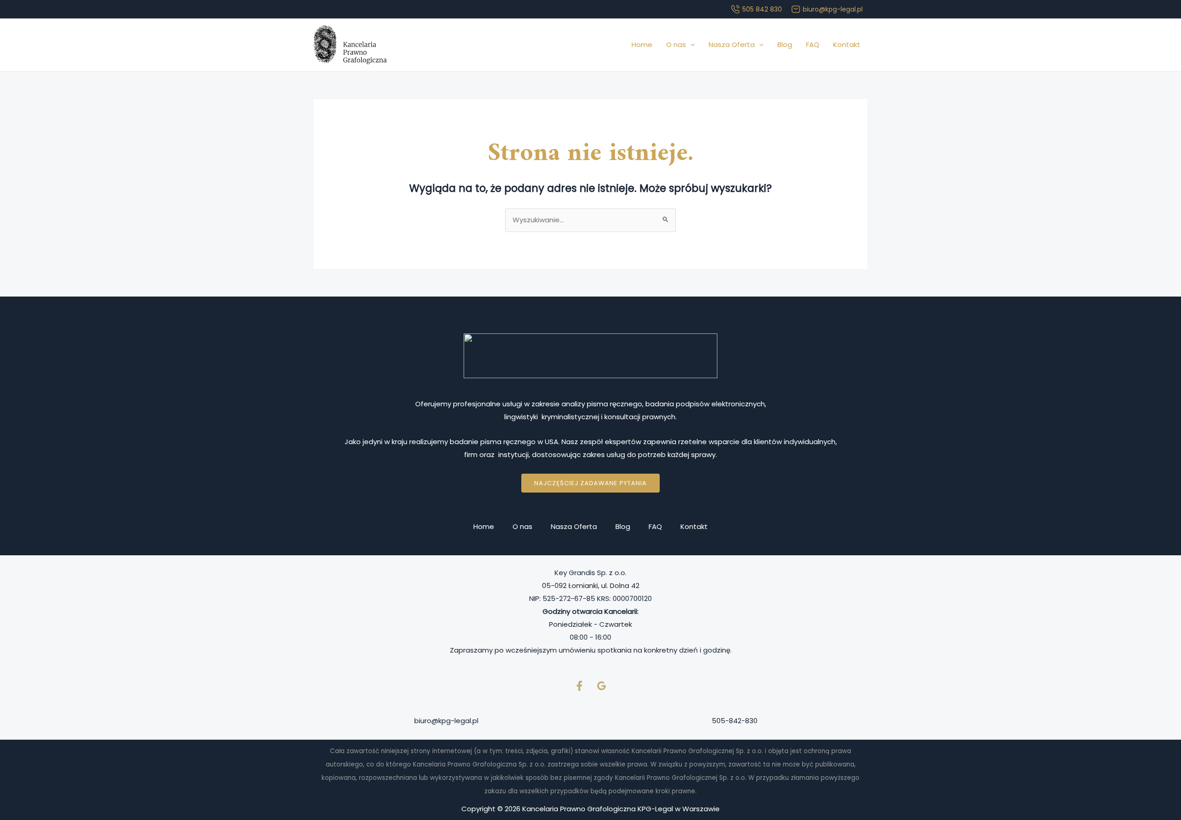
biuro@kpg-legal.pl (833, 9)
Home (642, 44)
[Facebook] (579, 686)
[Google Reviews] (601, 686)
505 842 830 (762, 9)
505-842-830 (735, 720)
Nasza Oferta (732, 44)
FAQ (812, 44)
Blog (784, 44)
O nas (676, 44)
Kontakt (846, 44)
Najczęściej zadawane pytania (590, 483)
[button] (690, 45)
